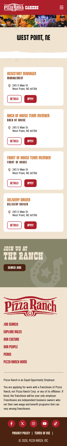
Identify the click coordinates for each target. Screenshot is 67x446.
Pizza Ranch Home (15, 362)
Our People (11, 347)
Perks (7, 354)
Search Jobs (14, 267)
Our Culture (11, 339)
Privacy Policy (21, 433)
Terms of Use (42, 433)
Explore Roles (13, 332)
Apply (32, 99)
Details (16, 99)
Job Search (11, 324)
